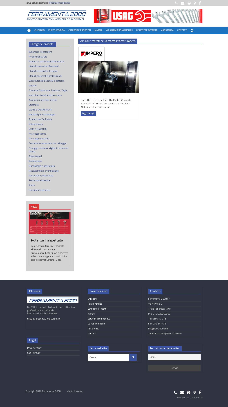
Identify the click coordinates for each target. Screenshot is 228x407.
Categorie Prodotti (79, 30)
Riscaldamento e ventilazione (44, 170)
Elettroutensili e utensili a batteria (46, 80)
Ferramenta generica (39, 190)
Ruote (32, 185)
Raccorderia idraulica (39, 180)
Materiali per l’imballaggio (42, 114)
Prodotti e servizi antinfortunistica (46, 61)
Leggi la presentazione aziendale (43, 318)
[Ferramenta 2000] (29, 30)
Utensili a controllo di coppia (43, 71)
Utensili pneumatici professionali (45, 76)
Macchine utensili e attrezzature (45, 95)
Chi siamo (39, 30)
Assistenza (167, 30)
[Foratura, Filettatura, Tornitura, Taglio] (108, 63)
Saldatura (34, 104)
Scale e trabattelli (38, 129)
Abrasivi (33, 85)
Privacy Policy (34, 348)
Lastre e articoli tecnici (40, 109)
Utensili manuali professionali (44, 66)
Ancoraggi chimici (37, 133)
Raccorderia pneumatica (41, 175)
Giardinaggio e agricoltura (42, 166)
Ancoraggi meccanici (39, 138)
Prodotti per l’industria (40, 119)
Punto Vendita (56, 30)
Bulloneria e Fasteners (40, 52)
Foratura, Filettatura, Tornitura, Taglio (48, 90)
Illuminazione (35, 161)
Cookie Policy (33, 353)
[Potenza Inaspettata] (50, 213)
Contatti (182, 30)
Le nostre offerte (146, 30)
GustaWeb (78, 391)
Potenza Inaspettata (59, 2)
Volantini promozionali (119, 30)
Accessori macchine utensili (43, 100)
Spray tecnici (35, 156)
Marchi (98, 30)
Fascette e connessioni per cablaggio (48, 143)
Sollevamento (36, 124)
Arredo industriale (38, 56)
